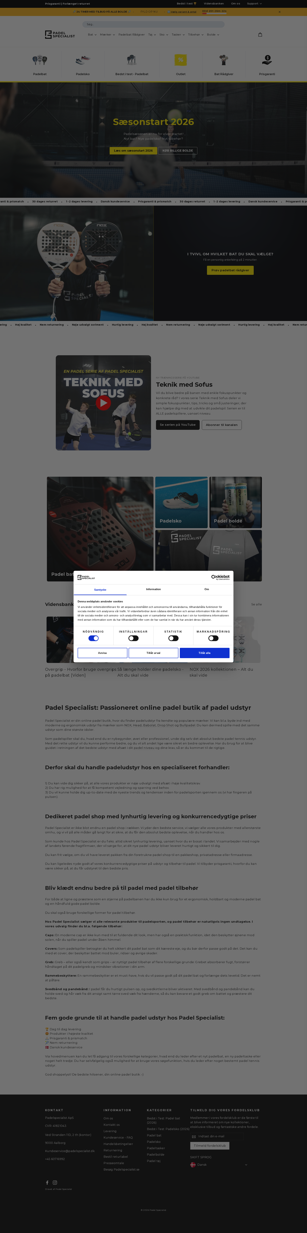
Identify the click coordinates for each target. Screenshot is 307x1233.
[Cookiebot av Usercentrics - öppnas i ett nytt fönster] (214, 577)
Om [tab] (206, 589)
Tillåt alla (204, 652)
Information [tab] (153, 589)
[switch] (133, 638)
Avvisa (102, 652)
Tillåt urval (153, 652)
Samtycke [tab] (100, 589)
